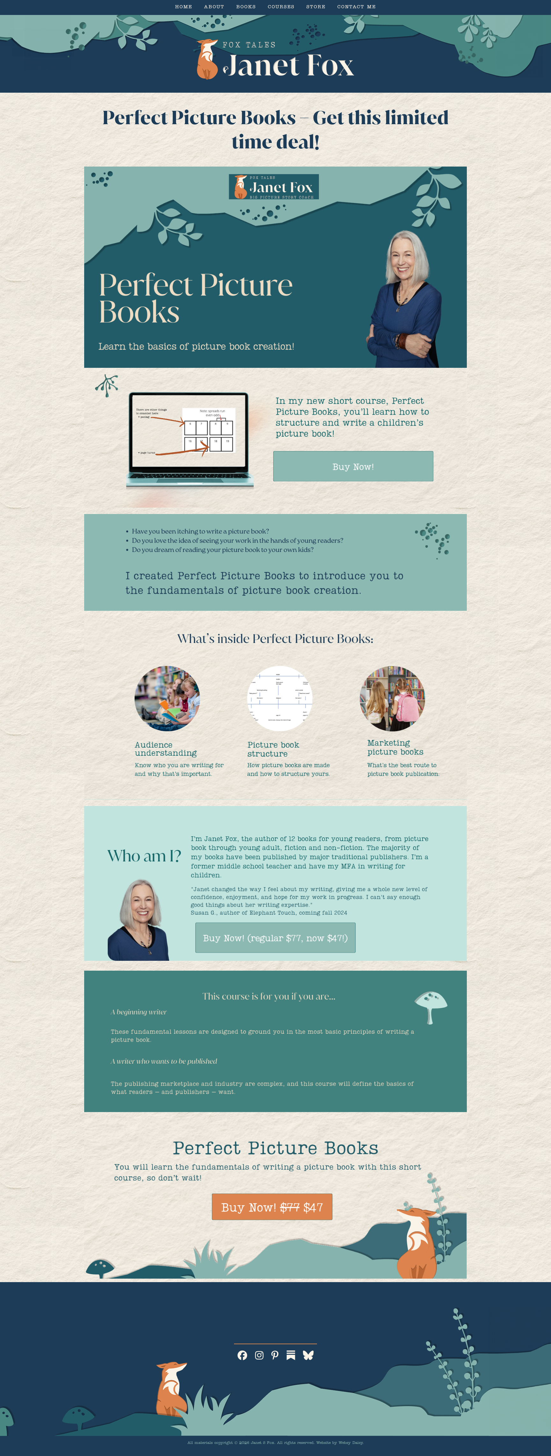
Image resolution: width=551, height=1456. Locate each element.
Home (183, 7)
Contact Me (356, 7)
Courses (281, 7)
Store (316, 7)
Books (246, 7)
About (214, 7)
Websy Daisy (351, 1443)
